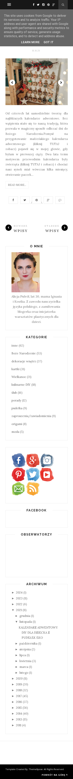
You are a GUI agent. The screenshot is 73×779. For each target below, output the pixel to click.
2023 (19, 598)
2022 (19, 604)
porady (16, 400)
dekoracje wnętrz (23, 361)
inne (14, 345)
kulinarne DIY (21, 384)
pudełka (16, 408)
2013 (19, 719)
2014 (19, 713)
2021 (19, 610)
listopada (25, 622)
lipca (22, 655)
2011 (18, 725)
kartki (15, 369)
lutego (23, 672)
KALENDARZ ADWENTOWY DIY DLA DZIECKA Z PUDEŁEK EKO (38, 633)
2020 (19, 678)
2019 (19, 684)
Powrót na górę (53, 774)
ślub (14, 392)
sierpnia (25, 649)
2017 (19, 696)
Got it (49, 42)
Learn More (30, 42)
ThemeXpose (36, 769)
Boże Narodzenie (23, 353)
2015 (19, 708)
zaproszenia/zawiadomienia (31, 416)
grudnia (24, 616)
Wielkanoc (18, 377)
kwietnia (25, 661)
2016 (19, 702)
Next (61, 82)
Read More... (17, 185)
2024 (19, 592)
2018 (19, 690)
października (28, 643)
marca (23, 667)
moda (15, 432)
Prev (12, 82)
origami (16, 424)
